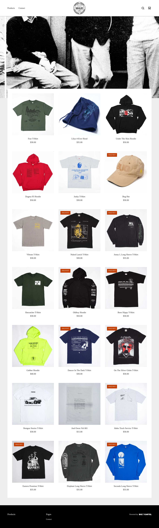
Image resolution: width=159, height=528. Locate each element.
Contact (22, 8)
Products (11, 8)
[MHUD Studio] (79, 8)
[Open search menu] (143, 8)
